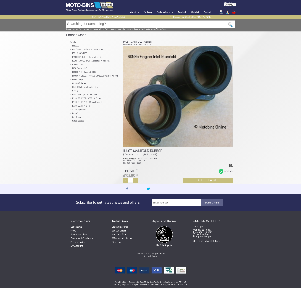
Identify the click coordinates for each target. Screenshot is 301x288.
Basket (207, 12)
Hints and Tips (119, 234)
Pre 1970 (75, 45)
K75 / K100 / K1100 (79, 53)
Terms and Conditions (82, 238)
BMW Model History (122, 238)
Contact (182, 12)
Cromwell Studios (150, 256)
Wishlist (195, 12)
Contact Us (76, 227)
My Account (77, 246)
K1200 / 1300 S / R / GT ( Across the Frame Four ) (91, 60)
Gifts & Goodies (78, 120)
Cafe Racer (76, 117)
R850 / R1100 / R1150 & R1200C (84, 94)
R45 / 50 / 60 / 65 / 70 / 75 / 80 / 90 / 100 (87, 49)
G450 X (75, 90)
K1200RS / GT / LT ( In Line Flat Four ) (86, 57)
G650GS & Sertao (79, 83)
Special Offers (119, 230)
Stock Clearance (120, 227)
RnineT (75, 113)
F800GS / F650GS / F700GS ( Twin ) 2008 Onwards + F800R (95, 75)
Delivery (148, 12)
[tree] (93, 81)
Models (73, 42)
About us (134, 12)
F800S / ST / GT (78, 79)
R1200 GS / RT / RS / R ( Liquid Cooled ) (87, 102)
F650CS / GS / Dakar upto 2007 (84, 72)
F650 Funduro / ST (79, 68)
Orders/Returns (165, 12)
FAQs (73, 230)
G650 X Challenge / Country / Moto (85, 87)
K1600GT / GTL (78, 64)
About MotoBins (79, 234)
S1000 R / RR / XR (79, 109)
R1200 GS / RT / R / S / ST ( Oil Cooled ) (87, 98)
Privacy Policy (78, 242)
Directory (116, 242)
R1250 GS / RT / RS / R (81, 105)
